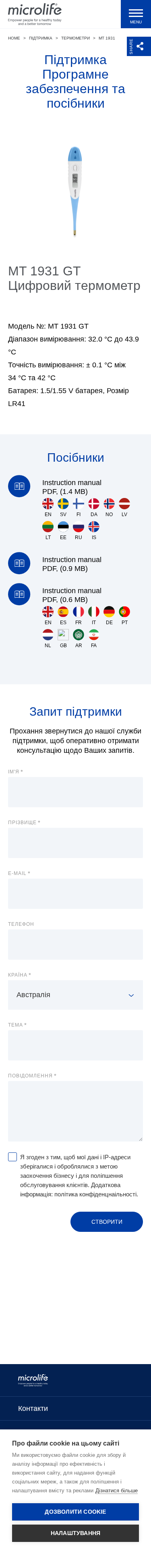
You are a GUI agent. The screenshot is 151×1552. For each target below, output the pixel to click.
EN (48, 514)
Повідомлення (30, 1076)
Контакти (33, 1408)
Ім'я (13, 772)
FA (94, 645)
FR (78, 622)
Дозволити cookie (75, 1512)
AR (78, 645)
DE (109, 622)
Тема (15, 1025)
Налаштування (75, 1533)
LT (48, 537)
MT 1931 (107, 38)
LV (124, 514)
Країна (17, 975)
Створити (106, 1222)
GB (63, 645)
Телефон (21, 924)
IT (94, 622)
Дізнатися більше (116, 1490)
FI (79, 514)
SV (63, 514)
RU (78, 537)
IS (94, 537)
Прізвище (22, 822)
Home (14, 38)
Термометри (75, 38)
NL (48, 645)
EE (63, 537)
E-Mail (17, 873)
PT (125, 622)
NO (109, 514)
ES (63, 622)
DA (94, 514)
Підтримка (40, 38)
